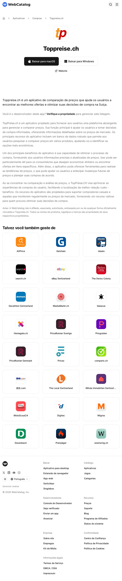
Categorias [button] (90, 478)
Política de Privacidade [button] (96, 543)
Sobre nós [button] (48, 538)
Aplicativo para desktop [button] (56, 468)
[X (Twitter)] (4, 472)
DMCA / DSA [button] (50, 568)
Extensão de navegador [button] (55, 473)
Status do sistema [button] (93, 523)
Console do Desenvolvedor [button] (57, 503)
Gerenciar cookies (11, 486)
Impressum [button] (49, 573)
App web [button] (48, 478)
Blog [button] (86, 513)
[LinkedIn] (9, 472)
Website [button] (62, 70)
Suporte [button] (88, 508)
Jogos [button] (87, 473)
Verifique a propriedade (61, 113)
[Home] (4, 18)
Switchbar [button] (48, 483)
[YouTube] (14, 472)
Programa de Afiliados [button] (96, 518)
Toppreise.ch (56, 18)
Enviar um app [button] (50, 513)
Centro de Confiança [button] (95, 538)
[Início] (16, 4)
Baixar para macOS (43, 61)
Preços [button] (87, 503)
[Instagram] (19, 472)
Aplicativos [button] (90, 468)
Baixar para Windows (81, 61)
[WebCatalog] (5, 463)
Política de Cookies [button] (94, 548)
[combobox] (19, 479)
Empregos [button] (48, 543)
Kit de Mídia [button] (49, 548)
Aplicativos (19, 18)
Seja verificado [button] (51, 508)
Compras (37, 18)
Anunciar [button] (48, 518)
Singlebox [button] (48, 488)
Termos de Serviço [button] (53, 563)
